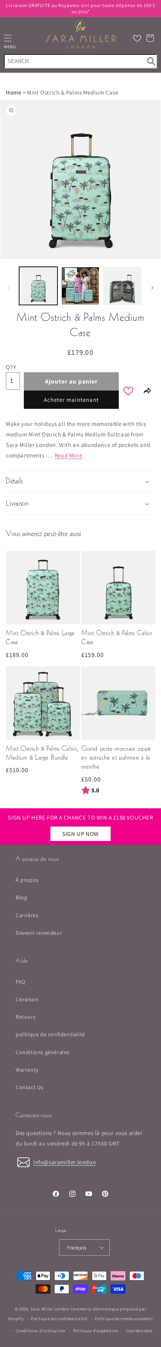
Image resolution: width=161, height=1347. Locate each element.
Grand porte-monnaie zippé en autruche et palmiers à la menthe (116, 758)
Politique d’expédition (95, 1330)
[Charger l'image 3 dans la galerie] (122, 286)
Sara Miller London (50, 1309)
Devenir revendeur (39, 932)
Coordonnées (139, 1330)
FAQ (20, 981)
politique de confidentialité (50, 1034)
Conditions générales (43, 1052)
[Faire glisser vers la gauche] (8, 287)
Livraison (27, 999)
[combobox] (80, 61)
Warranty (27, 1069)
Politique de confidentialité (59, 1318)
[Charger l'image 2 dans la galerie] (80, 286)
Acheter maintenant (71, 399)
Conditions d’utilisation (41, 1330)
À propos (27, 879)
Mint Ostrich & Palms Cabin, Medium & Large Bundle (42, 754)
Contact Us (29, 1087)
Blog (21, 897)
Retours (26, 1016)
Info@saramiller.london (64, 1162)
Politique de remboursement (124, 1318)
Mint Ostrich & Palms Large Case (40, 638)
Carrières (27, 915)
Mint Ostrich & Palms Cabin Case (116, 638)
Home (13, 92)
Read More (68, 455)
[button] (150, 38)
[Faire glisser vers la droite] (152, 287)
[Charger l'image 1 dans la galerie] (38, 286)
